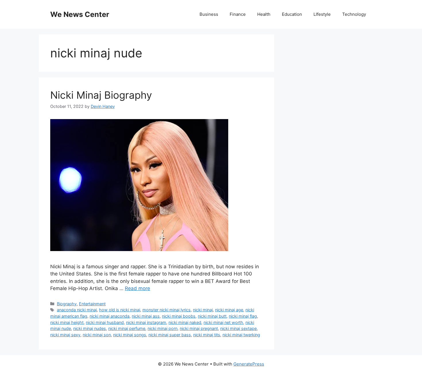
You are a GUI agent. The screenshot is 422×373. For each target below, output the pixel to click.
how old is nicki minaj (119, 309)
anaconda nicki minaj (77, 309)
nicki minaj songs (129, 334)
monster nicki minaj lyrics (166, 309)
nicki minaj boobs (178, 316)
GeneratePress (248, 364)
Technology (354, 14)
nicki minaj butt (212, 316)
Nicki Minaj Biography (101, 95)
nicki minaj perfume (126, 328)
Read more (137, 288)
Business (209, 14)
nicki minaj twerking (241, 334)
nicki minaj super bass (169, 334)
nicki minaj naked (185, 322)
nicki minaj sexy (65, 334)
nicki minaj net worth (223, 322)
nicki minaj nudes (89, 328)
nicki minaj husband (105, 322)
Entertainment (92, 303)
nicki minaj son (97, 334)
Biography (67, 303)
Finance (238, 14)
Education (292, 14)
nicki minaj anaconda (109, 316)
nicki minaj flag (243, 316)
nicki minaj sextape (238, 328)
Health (263, 14)
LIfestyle (322, 14)
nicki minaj (203, 309)
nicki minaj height (67, 322)
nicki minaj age (229, 309)
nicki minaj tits (206, 334)
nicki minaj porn (162, 328)
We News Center (79, 14)
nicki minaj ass (146, 316)
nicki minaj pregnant (199, 328)
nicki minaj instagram (146, 322)
